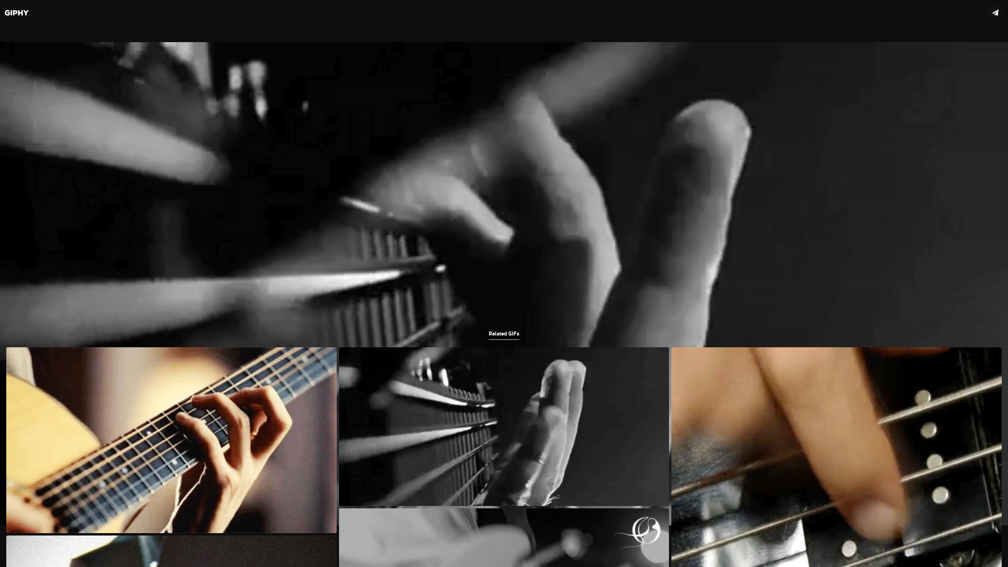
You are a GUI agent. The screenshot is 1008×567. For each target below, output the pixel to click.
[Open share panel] (995, 12)
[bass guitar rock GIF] (504, 283)
